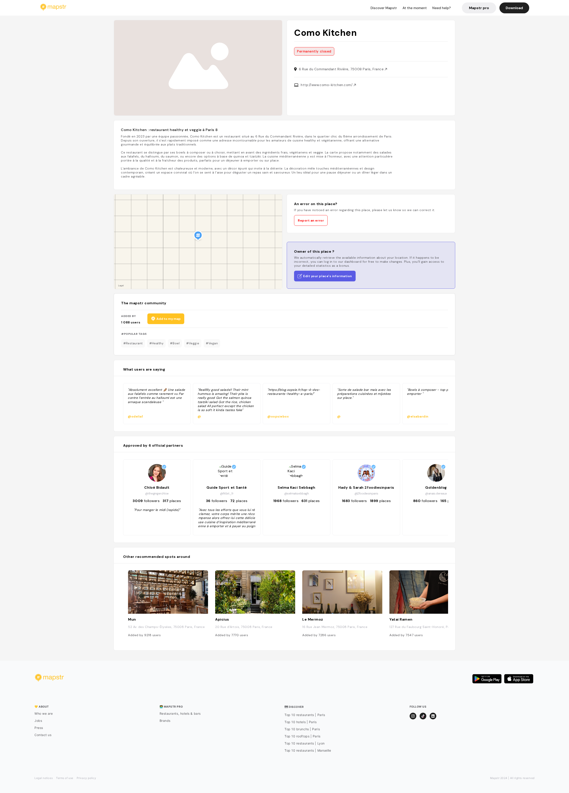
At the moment (415, 8)
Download (514, 8)
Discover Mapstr (384, 8)
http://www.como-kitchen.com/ (327, 85)
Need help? (441, 8)
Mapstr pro (479, 8)
